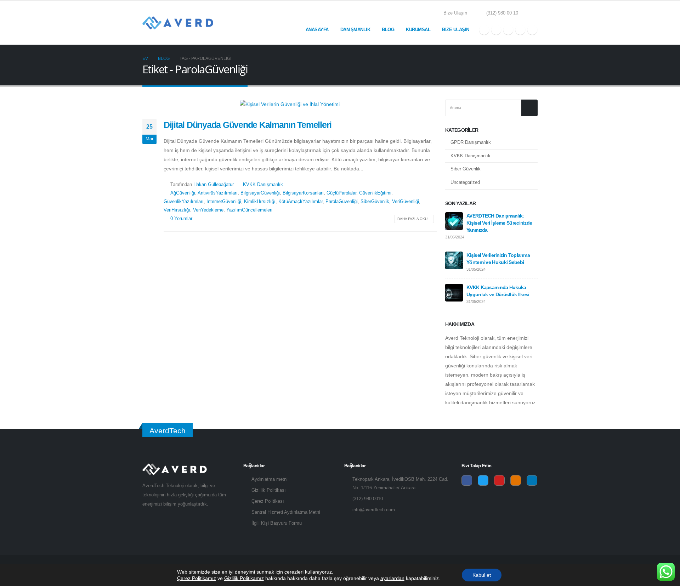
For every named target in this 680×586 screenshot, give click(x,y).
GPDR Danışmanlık (470, 142)
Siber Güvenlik (465, 169)
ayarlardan (392, 578)
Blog (388, 29)
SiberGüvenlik (375, 201)
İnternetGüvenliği (223, 201)
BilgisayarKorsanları (303, 193)
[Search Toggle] (535, 13)
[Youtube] (508, 30)
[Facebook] (484, 30)
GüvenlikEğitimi (375, 193)
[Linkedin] (532, 480)
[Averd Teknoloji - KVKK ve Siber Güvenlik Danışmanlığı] (177, 22)
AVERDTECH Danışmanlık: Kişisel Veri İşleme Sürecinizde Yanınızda (499, 223)
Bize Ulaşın (455, 13)
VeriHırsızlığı (177, 210)
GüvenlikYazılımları (184, 201)
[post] (454, 221)
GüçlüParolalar (341, 193)
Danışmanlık (355, 29)
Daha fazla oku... (414, 219)
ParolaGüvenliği (341, 201)
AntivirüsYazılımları (218, 193)
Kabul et (481, 575)
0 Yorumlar (181, 218)
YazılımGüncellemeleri (249, 210)
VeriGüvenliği (405, 201)
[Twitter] (496, 30)
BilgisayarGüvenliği (260, 193)
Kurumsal (418, 29)
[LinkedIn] (532, 30)
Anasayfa (317, 29)
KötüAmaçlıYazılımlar (300, 201)
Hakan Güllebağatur (213, 184)
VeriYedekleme (208, 210)
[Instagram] (520, 30)
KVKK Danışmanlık (263, 184)
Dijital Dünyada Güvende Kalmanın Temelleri (248, 125)
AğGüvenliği (182, 193)
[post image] (289, 104)
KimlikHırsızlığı (260, 201)
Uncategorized (465, 182)
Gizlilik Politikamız (244, 578)
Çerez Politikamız (196, 578)
